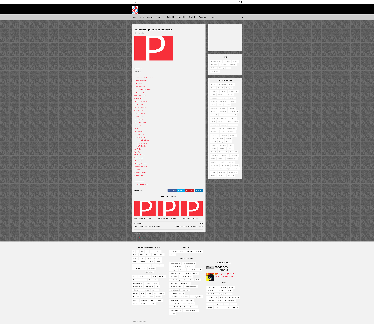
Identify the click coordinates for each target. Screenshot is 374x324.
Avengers (174, 270)
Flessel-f (223, 108)
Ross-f (230, 148)
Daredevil (174, 276)
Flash (197, 280)
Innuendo (190, 251)
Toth (221, 169)
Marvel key (214, 71)
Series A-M (159, 17)
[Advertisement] (225, 38)
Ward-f (213, 172)
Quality (158, 297)
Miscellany (211, 300)
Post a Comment (140, 238)
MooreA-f (214, 135)
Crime (135, 261)
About (142, 17)
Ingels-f (233, 118)
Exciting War (138, 104)
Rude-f (213, 152)
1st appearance (216, 61)
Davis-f (232, 101)
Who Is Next (138, 176)
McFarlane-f (231, 128)
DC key (221, 68)
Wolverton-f (233, 172)
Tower (160, 300)
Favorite (229, 290)
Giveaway (228, 294)
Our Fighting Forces (177, 300)
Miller (222, 131)
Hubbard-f (214, 118)
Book (214, 287)
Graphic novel (212, 297)
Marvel (161, 293)
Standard (144, 300)
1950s (141, 255)
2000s (142, 258)
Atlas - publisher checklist (189, 218)
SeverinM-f (215, 155)
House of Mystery (176, 286)
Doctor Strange (176, 280)
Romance (147, 265)
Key (228, 68)
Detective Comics (186, 276)
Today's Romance (140, 167)
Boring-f (229, 88)
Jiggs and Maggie (140, 122)
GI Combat (174, 283)
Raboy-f (214, 145)
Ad (209, 287)
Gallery (219, 294)
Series (210, 307)
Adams (213, 84)
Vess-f (237, 169)
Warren (143, 303)
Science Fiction (158, 265)
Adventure (157, 258)
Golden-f (223, 111)
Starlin (222, 162)
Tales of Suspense (188, 303)
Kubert (223, 125)
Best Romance (139, 87)
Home (134, 17)
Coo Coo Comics (140, 95)
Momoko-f (231, 131)
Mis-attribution (234, 297)
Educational (211, 290)
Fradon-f (232, 108)
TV (221, 307)
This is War (138, 161)
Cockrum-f (214, 98)
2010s (148, 258)
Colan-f (224, 98)
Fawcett (155, 283)
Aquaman (190, 266)
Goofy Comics (139, 110)
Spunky (137, 152)
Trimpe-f (228, 169)
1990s (135, 258)
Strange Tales (175, 303)
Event (181, 251)
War (144, 268)
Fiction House (137, 286)
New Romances (140, 137)
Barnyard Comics (140, 81)
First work (211, 294)
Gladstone (145, 290)
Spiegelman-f (231, 158)
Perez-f (228, 138)
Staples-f (214, 162)
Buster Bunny (139, 93)
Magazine (223, 297)
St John (135, 300)
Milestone (199, 251)
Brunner (223, 91)
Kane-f (229, 121)
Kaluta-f (220, 121)
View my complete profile (224, 276)
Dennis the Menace (141, 101)
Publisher (142, 33)
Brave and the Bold (194, 270)
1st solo (213, 68)
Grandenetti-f (233, 111)
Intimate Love (139, 116)
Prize (151, 297)
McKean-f (214, 131)
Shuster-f (225, 155)
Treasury (235, 307)
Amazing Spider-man (177, 266)
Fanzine (221, 290)
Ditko (213, 104)
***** (152, 251)
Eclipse (147, 283)
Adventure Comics (189, 263)
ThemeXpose (142, 321)
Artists (149, 17)
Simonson (234, 155)
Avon (154, 276)
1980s (161, 255)
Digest (231, 287)
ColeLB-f (214, 101)
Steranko (231, 162)
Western (152, 268)
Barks (213, 88)
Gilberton (136, 290)
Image (149, 293)
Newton (232, 135)
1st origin (214, 64)
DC (134, 280)
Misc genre (136, 265)
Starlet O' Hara (139, 155)
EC (156, 280)
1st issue (235, 61)
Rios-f (231, 145)
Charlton (162, 276)
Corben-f (223, 101)
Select (233, 304)
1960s (148, 255)
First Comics (149, 286)
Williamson (222, 172)
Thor (185, 307)
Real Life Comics (140, 146)
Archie (141, 276)
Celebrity (173, 251)
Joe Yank (137, 125)
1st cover (227, 61)
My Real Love (139, 134)
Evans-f (227, 104)
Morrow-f (224, 135)
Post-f (228, 142)
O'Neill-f (220, 138)
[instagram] (241, 2)
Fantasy (142, 261)
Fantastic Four (188, 280)
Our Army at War (196, 297)
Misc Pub (136, 297)
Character (223, 287)
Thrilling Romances (141, 164)
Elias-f (220, 104)
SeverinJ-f (233, 152)
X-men (173, 313)
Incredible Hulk (175, 290)
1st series (232, 64)
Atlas (148, 276)
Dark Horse (142, 280)
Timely (152, 300)
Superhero (136, 268)
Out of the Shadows (141, 140)
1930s (158, 251)
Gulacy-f (214, 115)
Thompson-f (225, 165)
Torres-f (213, 169)
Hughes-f (224, 118)
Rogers (213, 148)
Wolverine (193, 307)
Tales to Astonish (176, 307)
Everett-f (214, 108)
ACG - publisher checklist (142, 218)
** (137, 251)
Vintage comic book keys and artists (142, 2)
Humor (158, 261)
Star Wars (189, 300)
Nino (212, 138)
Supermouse (139, 158)
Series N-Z (170, 17)
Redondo (223, 145)
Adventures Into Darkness (143, 78)
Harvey (135, 293)
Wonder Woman (176, 310)
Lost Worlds (138, 131)
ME (155, 293)
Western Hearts (140, 173)
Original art (218, 304)
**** (147, 251)
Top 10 (227, 307)
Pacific (144, 297)
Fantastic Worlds (140, 107)
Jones (213, 121)
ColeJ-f (232, 98)
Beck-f (220, 88)
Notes (210, 304)
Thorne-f (235, 165)
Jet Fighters (138, 119)
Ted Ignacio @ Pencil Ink (226, 274)
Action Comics (175, 263)
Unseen (137, 170)
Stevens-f (214, 165)
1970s (154, 255)
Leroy (136, 128)
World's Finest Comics (191, 310)
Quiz (226, 304)
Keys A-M (181, 17)
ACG (134, 276)
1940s (135, 255)
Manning (221, 128)
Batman (182, 270)
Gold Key (155, 290)
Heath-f (233, 115)
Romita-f (222, 148)
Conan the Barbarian (191, 273)
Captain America (176, 273)
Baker (231, 84)
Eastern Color (137, 283)
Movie (173, 255)
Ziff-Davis (151, 303)
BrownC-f (214, 91)
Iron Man (186, 290)
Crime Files (138, 98)
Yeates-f (231, 175)
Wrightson (221, 175)
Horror (151, 261)
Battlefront (138, 84)
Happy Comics (139, 113)
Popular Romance (141, 143)
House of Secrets (190, 286)
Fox (157, 286)
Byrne (213, 94)
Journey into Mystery (177, 293)
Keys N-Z (192, 17)
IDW (142, 293)
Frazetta (214, 111)
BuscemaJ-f (233, 91)
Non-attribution (230, 300)
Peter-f (213, 142)
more (212, 17)
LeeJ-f (213, 128)
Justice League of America (179, 297)
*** (142, 251)
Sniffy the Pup (139, 149)
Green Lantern (185, 283)
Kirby (236, 121)
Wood (213, 175)
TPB (216, 307)
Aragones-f (222, 84)
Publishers (202, 17)
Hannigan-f (223, 115)
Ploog (221, 142)
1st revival (223, 64)
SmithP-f (221, 158)
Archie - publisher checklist (167, 218)
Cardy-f (220, 94)
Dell (150, 280)
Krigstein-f (214, 125)
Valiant (135, 303)
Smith (213, 158)
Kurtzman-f (232, 125)
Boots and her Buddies (142, 89)
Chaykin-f (230, 94)
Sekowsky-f (223, 152)
